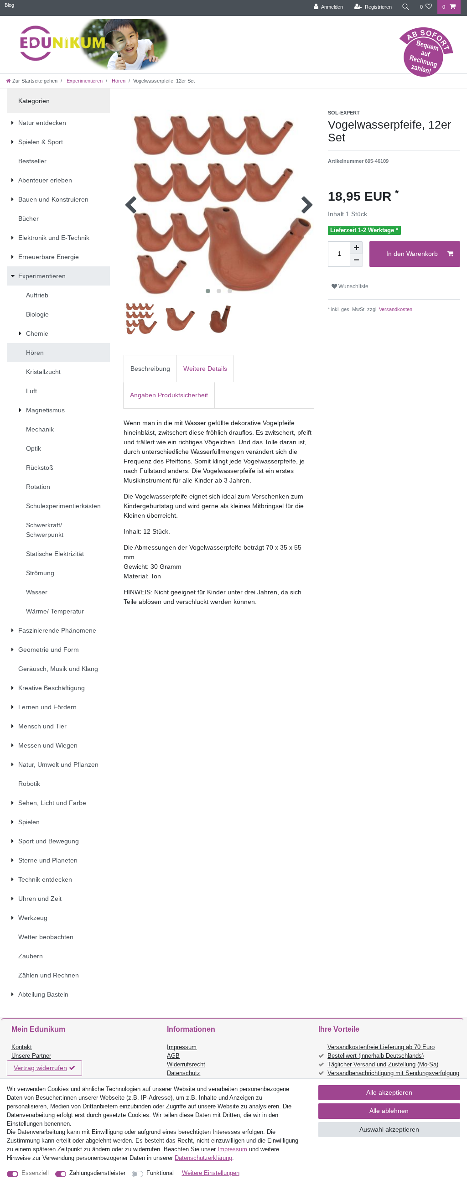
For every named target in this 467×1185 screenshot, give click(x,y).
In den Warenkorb (412, 253)
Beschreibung (150, 368)
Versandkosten (395, 309)
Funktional (160, 1173)
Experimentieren (84, 80)
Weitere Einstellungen (210, 1173)
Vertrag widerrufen (40, 1067)
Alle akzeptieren (389, 1092)
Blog (9, 5)
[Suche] (406, 7)
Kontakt (21, 1047)
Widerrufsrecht (186, 1064)
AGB (173, 1056)
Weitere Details (205, 368)
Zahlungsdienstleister (97, 1173)
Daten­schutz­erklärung (203, 1158)
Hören (117, 80)
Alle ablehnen (389, 1110)
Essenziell (35, 1173)
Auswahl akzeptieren (389, 1129)
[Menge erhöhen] (356, 247)
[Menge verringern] (356, 260)
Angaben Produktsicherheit (169, 395)
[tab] (150, 368)
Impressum (182, 1047)
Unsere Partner (31, 1056)
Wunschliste (352, 286)
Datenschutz (183, 1073)
